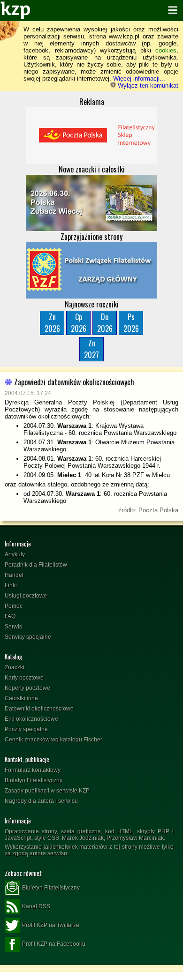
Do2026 (105, 322)
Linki (11, 585)
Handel (14, 575)
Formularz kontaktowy (33, 770)
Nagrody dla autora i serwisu (41, 801)
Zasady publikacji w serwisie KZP (47, 790)
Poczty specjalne (26, 729)
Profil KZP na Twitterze (50, 925)
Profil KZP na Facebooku (53, 944)
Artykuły (15, 554)
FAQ (10, 616)
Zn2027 (91, 348)
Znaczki (14, 667)
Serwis (13, 626)
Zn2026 (52, 322)
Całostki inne (21, 698)
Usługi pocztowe (26, 595)
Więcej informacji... (139, 78)
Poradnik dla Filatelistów (36, 564)
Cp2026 (78, 322)
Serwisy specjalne (28, 637)
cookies (165, 50)
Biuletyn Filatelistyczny (33, 780)
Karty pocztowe (24, 677)
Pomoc (14, 606)
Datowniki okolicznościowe (39, 708)
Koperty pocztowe (27, 688)
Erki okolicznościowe (31, 719)
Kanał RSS (36, 906)
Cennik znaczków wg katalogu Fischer (53, 739)
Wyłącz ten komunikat (147, 85)
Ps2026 (131, 322)
